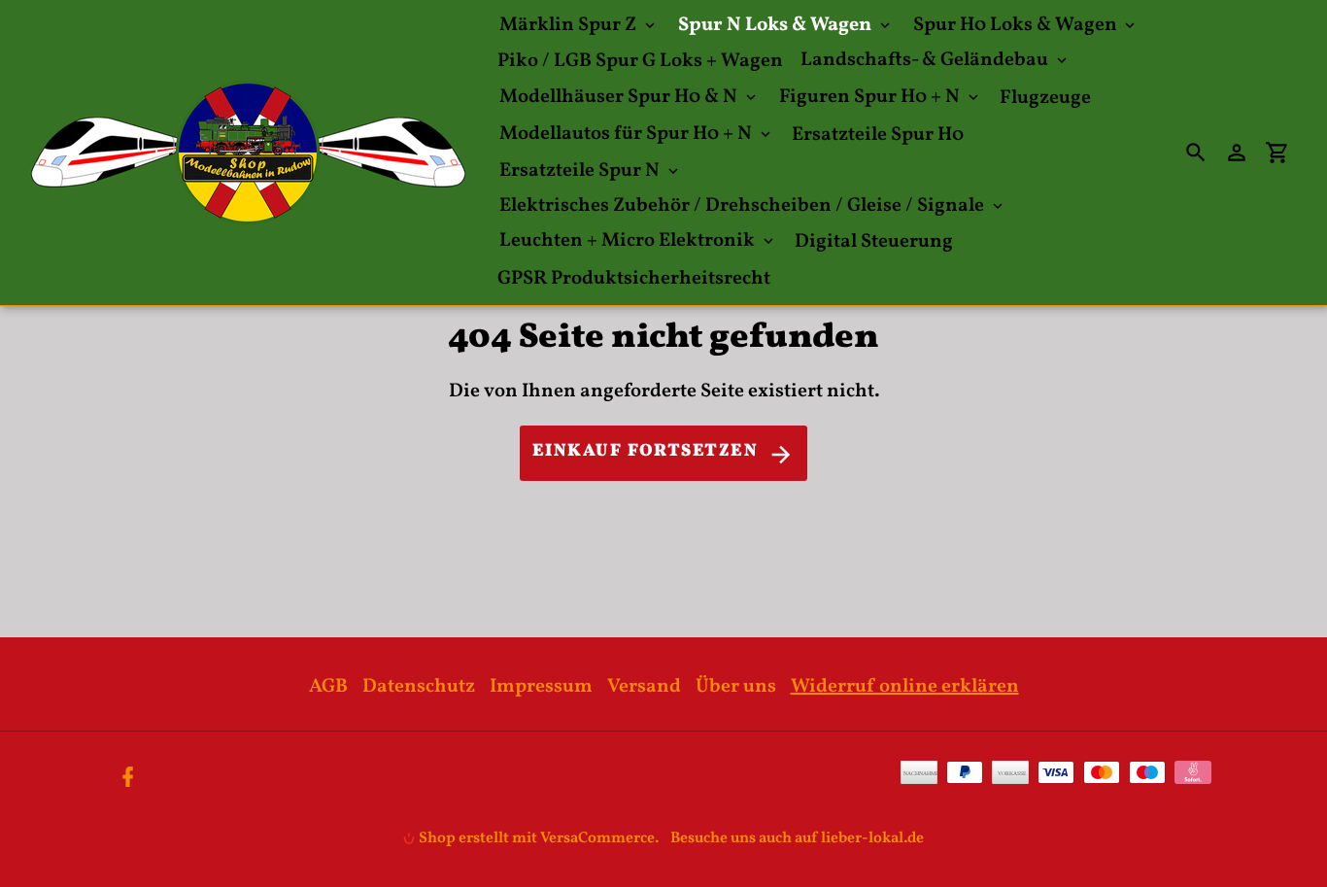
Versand (644, 686)
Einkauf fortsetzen (645, 451)
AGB (328, 686)
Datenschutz (418, 686)
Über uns (736, 686)
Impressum (541, 686)
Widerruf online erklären (905, 686)
